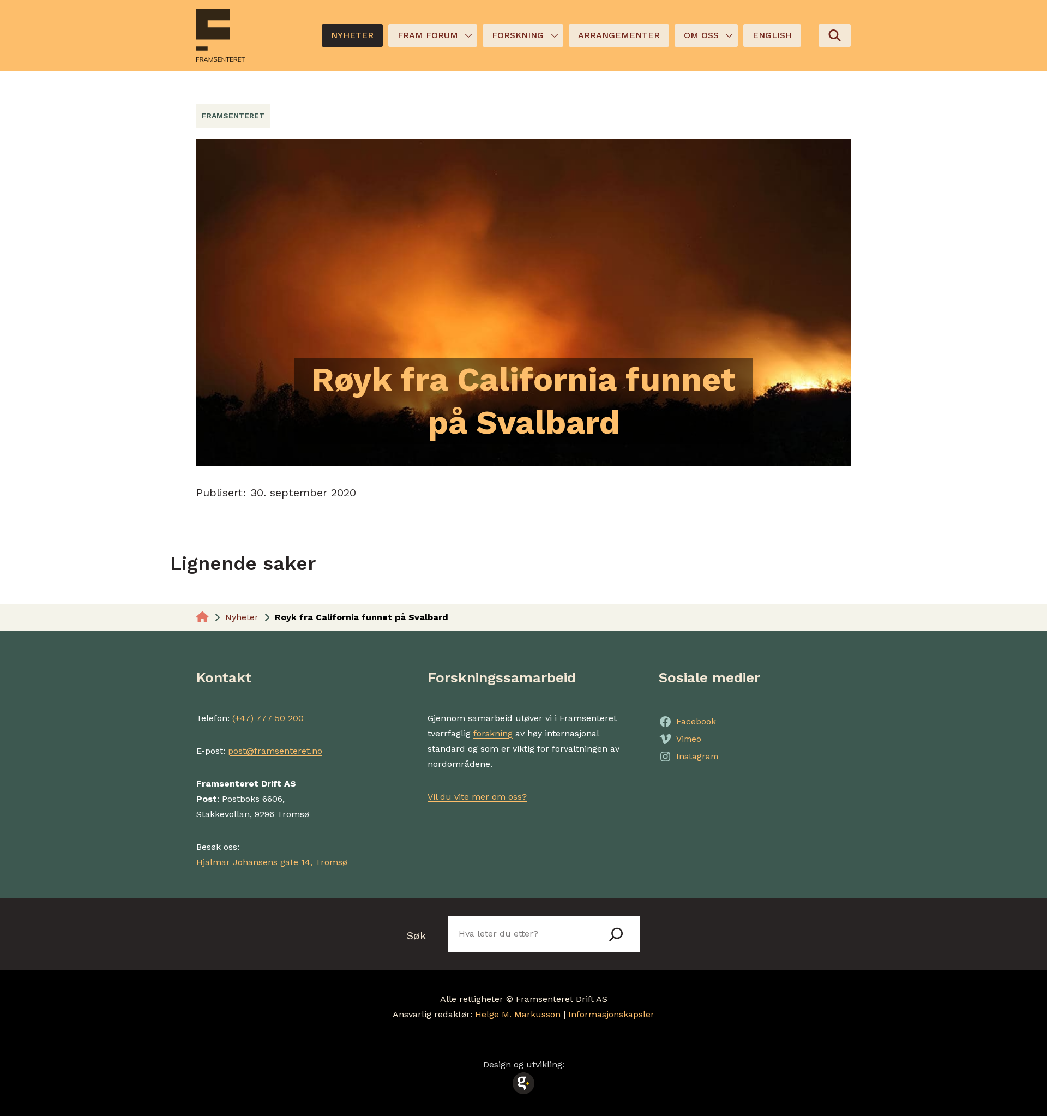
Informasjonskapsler (611, 1014)
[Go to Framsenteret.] (202, 617)
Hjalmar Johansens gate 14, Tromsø (271, 862)
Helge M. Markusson (518, 1014)
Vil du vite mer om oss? (477, 796)
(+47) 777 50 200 (268, 718)
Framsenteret (233, 115)
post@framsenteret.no (275, 751)
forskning (493, 733)
